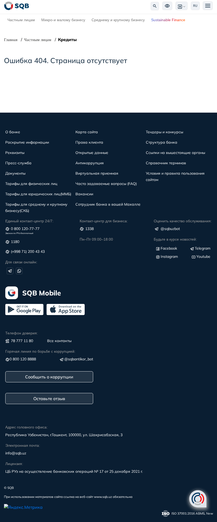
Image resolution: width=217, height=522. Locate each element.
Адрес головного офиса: (26, 427)
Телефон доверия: (21, 333)
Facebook (169, 248)
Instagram (169, 256)
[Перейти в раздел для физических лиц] (16, 5)
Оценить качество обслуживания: (183, 221)
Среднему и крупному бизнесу (118, 20)
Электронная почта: (22, 445)
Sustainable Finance (168, 20)
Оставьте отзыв (49, 398)
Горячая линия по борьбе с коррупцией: (40, 351)
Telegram (202, 248)
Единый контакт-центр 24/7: (29, 221)
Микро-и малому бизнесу (63, 20)
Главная (10, 40)
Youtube (203, 256)
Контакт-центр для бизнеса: (104, 221)
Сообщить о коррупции (49, 376)
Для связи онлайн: (21, 262)
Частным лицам (21, 20)
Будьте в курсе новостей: (175, 239)
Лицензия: (14, 464)
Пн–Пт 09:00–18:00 (96, 239)
